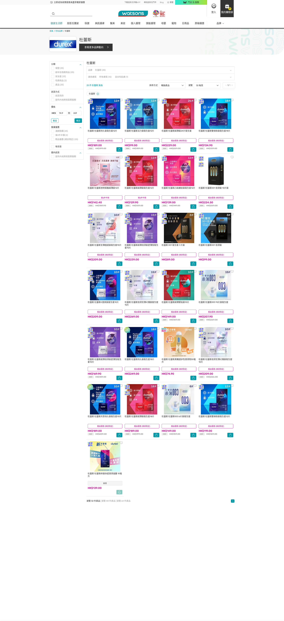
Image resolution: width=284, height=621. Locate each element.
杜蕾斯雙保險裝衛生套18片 (214, 131)
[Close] (98, 93)
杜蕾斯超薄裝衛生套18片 (139, 416)
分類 (53, 64)
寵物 (174, 23)
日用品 (185, 23)
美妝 (123, 23)
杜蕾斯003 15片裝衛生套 (213, 302)
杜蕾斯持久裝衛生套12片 (102, 131)
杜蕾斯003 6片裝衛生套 (176, 416)
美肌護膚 (99, 23)
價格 (53, 107)
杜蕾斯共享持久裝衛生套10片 (104, 416)
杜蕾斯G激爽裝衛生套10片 (103, 302)
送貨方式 (55, 92)
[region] (142, 616)
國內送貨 (55, 152)
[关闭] (279, 615)
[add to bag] (119, 149)
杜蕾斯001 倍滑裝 (210, 245)
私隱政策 (42, 618)
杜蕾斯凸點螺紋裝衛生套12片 (178, 188)
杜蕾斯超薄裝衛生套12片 (139, 188)
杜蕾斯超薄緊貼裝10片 (175, 302)
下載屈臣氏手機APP (132, 2)
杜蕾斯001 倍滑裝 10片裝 (214, 188)
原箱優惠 (199, 23)
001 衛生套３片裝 (173, 245)
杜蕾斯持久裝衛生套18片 (139, 359)
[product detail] (105, 114)
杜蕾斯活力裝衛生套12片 (139, 131)
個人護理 (135, 23)
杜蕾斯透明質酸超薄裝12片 (103, 188)
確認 (78, 120)
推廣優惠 (55, 127)
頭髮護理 (150, 23)
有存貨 (58, 146)
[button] (227, 8)
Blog (162, 2)
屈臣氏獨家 (73, 23)
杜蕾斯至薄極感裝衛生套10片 (104, 245)
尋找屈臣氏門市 (150, 2)
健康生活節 (56, 23)
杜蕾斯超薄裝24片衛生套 (177, 131)
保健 (87, 23)
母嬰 (163, 23)
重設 (55, 120)
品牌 (219, 23)
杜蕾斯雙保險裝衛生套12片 (214, 416)
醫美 (112, 23)
